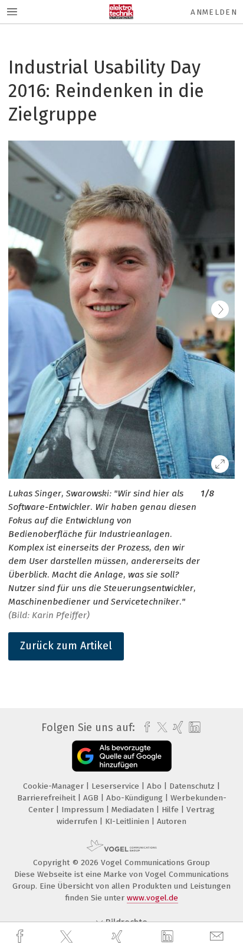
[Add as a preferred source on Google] (122, 756)
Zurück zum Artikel (66, 645)
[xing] (118, 936)
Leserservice (116, 786)
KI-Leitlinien (128, 821)
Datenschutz (193, 786)
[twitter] (67, 937)
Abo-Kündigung (135, 798)
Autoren (171, 821)
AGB (92, 798)
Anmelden (214, 12)
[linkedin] (169, 937)
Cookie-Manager (54, 786)
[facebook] (21, 936)
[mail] (218, 936)
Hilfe (171, 810)
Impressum (83, 810)
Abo (155, 786)
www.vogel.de (152, 898)
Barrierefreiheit (47, 798)
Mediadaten (133, 810)
